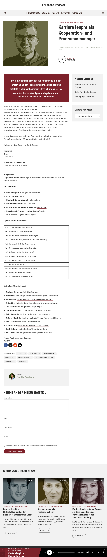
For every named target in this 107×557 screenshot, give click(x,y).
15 (44, 552)
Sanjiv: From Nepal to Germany (85, 92)
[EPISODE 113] (88, 491)
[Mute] (87, 552)
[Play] (49, 552)
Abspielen (11, 533)
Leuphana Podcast (53, 5)
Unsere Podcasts (32, 13)
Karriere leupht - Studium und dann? (71, 22)
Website (6, 436)
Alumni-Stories (21, 353)
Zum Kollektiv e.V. (29, 204)
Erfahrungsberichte (49, 353)
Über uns (45, 13)
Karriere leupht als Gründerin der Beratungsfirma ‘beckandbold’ (36, 296)
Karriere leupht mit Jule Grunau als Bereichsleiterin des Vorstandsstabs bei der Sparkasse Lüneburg (87, 513)
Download (27, 338)
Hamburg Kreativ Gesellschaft (30, 193)
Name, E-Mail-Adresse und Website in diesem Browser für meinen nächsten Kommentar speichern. (32, 445)
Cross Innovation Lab (34, 200)
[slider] (66, 552)
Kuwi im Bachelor (39, 211)
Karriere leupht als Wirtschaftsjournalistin (32, 329)
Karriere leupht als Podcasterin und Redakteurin (33, 314)
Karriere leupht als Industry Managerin (29, 307)
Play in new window (16, 338)
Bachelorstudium (35, 353)
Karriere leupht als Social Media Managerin (36, 311)
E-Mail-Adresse (8, 427)
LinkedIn (22, 196)
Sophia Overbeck (66, 47)
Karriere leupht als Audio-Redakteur (28, 322)
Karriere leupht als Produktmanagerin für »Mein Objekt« (34, 333)
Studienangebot (30, 215)
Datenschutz (77, 13)
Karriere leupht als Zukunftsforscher (26, 292)
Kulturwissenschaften (24, 357)
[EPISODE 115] (19, 491)
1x (93, 552)
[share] (98, 552)
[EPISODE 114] (53, 491)
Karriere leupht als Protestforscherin (46, 510)
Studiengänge (23, 361)
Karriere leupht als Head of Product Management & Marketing (40, 318)
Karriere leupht (10, 357)
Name (6, 418)
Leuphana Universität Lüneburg (44, 357)
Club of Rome (41, 207)
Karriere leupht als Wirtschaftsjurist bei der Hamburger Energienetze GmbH (17, 512)
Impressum (65, 13)
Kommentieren (8, 398)
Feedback (55, 13)
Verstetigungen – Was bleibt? (85, 97)
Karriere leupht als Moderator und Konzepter (33, 325)
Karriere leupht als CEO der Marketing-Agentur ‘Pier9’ (35, 299)
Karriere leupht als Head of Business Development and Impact (37, 303)
